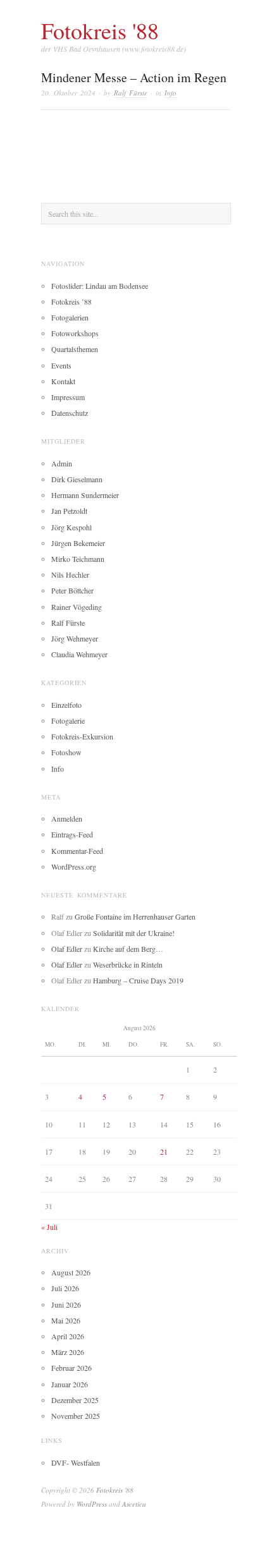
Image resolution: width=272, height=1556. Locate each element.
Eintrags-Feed (72, 834)
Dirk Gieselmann (76, 479)
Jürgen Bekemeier (78, 543)
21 (164, 1151)
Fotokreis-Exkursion (82, 736)
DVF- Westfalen (75, 1462)
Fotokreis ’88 (71, 301)
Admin (61, 463)
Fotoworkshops (75, 333)
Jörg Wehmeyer (74, 638)
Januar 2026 (69, 1384)
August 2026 (70, 1272)
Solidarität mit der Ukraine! (134, 933)
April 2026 (67, 1336)
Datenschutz (69, 413)
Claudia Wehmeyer (79, 654)
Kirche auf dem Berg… (128, 949)
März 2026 (67, 1352)
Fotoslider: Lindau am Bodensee (99, 286)
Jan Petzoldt (69, 511)
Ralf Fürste (130, 92)
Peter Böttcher (72, 590)
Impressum (68, 397)
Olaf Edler (66, 949)
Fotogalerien (70, 317)
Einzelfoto (66, 705)
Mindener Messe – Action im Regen (133, 77)
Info (170, 92)
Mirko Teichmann (77, 559)
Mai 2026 (65, 1320)
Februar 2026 (71, 1368)
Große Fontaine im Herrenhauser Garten (135, 916)
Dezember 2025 (75, 1400)
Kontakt (63, 381)
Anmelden (66, 818)
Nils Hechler (70, 574)
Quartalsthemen (74, 349)
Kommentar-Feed (77, 851)
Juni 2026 (66, 1304)
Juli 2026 (65, 1288)
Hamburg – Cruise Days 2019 (138, 980)
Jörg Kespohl (71, 527)
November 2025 (75, 1416)
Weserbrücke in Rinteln (128, 964)
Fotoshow (66, 752)
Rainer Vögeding (76, 607)
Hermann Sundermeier (85, 495)
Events (61, 365)
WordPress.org (73, 866)
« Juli (49, 1227)
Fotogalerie (68, 720)
